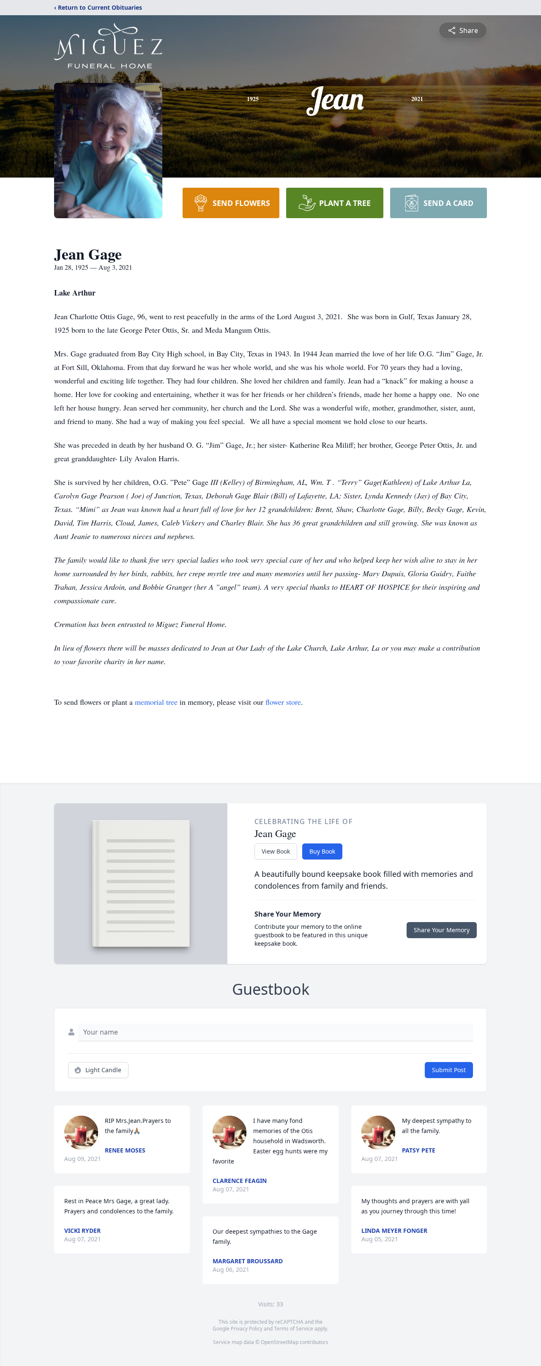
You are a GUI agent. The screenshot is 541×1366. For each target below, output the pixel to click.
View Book (276, 851)
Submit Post (449, 1070)
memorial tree (156, 702)
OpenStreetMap (279, 1342)
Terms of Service (293, 1328)
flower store (283, 702)
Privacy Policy (246, 1328)
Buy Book (322, 851)
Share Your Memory (442, 930)
